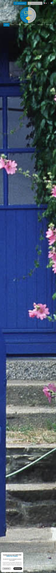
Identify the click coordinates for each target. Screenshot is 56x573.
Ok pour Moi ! (17, 568)
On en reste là (17, 554)
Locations (19, 24)
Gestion (33, 24)
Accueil (6, 24)
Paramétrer (6, 568)
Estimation (26, 24)
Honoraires (48, 24)
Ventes (12, 24)
